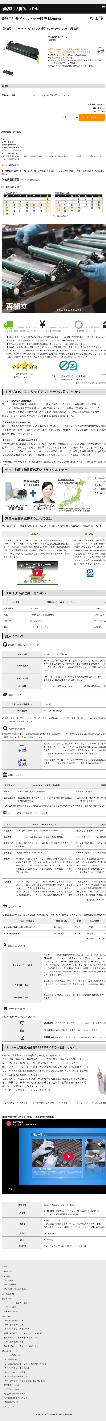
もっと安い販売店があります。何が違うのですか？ (26, 1364)
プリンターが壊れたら (13, 1320)
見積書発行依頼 (11, 1402)
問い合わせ (9, 1280)
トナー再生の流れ (12, 1359)
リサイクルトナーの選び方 (15, 1376)
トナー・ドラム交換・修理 (15, 1303)
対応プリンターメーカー (14, 1394)
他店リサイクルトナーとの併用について (21, 1337)
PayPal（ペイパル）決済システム (91, 955)
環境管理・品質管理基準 (22, 547)
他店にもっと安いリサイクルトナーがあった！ (24, 1333)
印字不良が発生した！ (13, 1342)
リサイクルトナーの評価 (14, 1372)
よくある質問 (8, 1294)
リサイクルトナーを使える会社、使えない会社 (24, 1381)
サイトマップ (8, 1407)
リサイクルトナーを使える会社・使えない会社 (82, 1103)
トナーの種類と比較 (13, 1355)
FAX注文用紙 (91, 1030)
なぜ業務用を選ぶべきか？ (15, 1398)
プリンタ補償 (10, 1307)
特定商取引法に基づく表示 (15, 1289)
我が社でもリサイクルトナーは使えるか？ (22, 1346)
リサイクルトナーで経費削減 (16, 1368)
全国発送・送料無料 (13, 1389)
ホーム (5, 1266)
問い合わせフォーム (13, 150)
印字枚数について (12, 1385)
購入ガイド (7, 1351)
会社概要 (6, 1276)
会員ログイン (8, 1271)
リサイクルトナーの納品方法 (16, 1329)
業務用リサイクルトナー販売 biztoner (31, 19)
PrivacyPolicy (10, 1285)
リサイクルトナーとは (13, 1325)
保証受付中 (7, 1299)
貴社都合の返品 (11, 1311)
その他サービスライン (74, 1246)
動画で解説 (7, 1316)
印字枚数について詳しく (74, 357)
